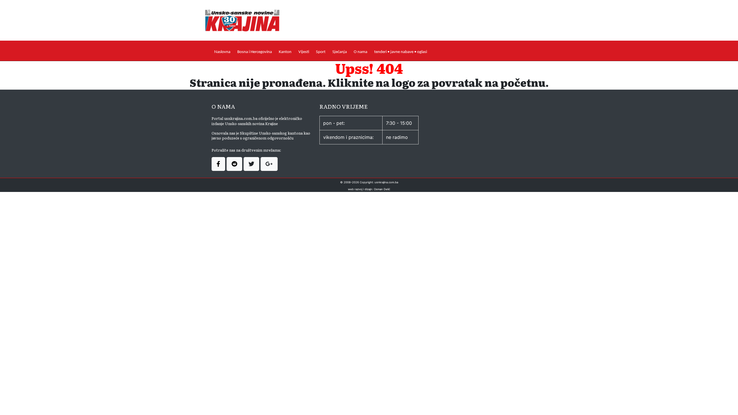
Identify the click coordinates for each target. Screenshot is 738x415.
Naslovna (222, 52)
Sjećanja (339, 52)
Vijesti (303, 52)
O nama (360, 52)
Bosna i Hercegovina (254, 52)
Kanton (285, 52)
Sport (320, 52)
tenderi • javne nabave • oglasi (400, 52)
